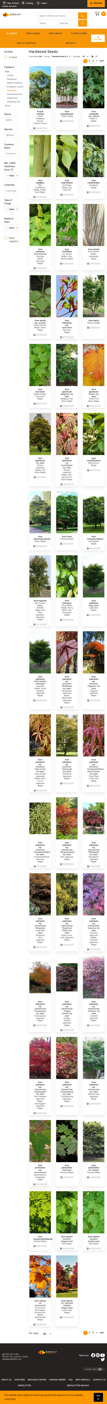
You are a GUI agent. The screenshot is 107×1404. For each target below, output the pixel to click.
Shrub (7, 105)
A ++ (95, 1369)
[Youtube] (102, 1356)
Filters (98, 39)
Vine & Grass (55, 33)
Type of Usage (8, 202)
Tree (7, 71)
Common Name (9, 146)
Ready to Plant (9, 220)
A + (90, 1369)
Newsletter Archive (78, 1385)
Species (8, 129)
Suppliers (19, 1379)
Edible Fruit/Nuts (14, 83)
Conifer (10, 75)
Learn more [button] (10, 1399)
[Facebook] (93, 1356)
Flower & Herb (79, 33)
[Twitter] (103, 1360)
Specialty (71, 43)
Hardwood (11, 90)
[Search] (82, 15)
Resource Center (37, 1379)
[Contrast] (101, 1369)
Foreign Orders (57, 1379)
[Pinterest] (98, 1356)
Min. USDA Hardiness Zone (9, 166)
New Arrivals (83, 1379)
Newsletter (24, 1385)
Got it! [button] (98, 1397)
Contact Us (99, 1379)
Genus (7, 114)
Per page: (34, 1333)
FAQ (71, 1379)
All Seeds (12, 33)
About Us (6, 1379)
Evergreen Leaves (15, 86)
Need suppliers (13, 240)
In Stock (13, 57)
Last (102, 60)
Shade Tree (12, 98)
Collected (9, 184)
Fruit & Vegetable (26, 43)
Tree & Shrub (33, 33)
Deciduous (12, 79)
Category (9, 67)
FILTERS (8, 51)
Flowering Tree (13, 101)
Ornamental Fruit (14, 94)
